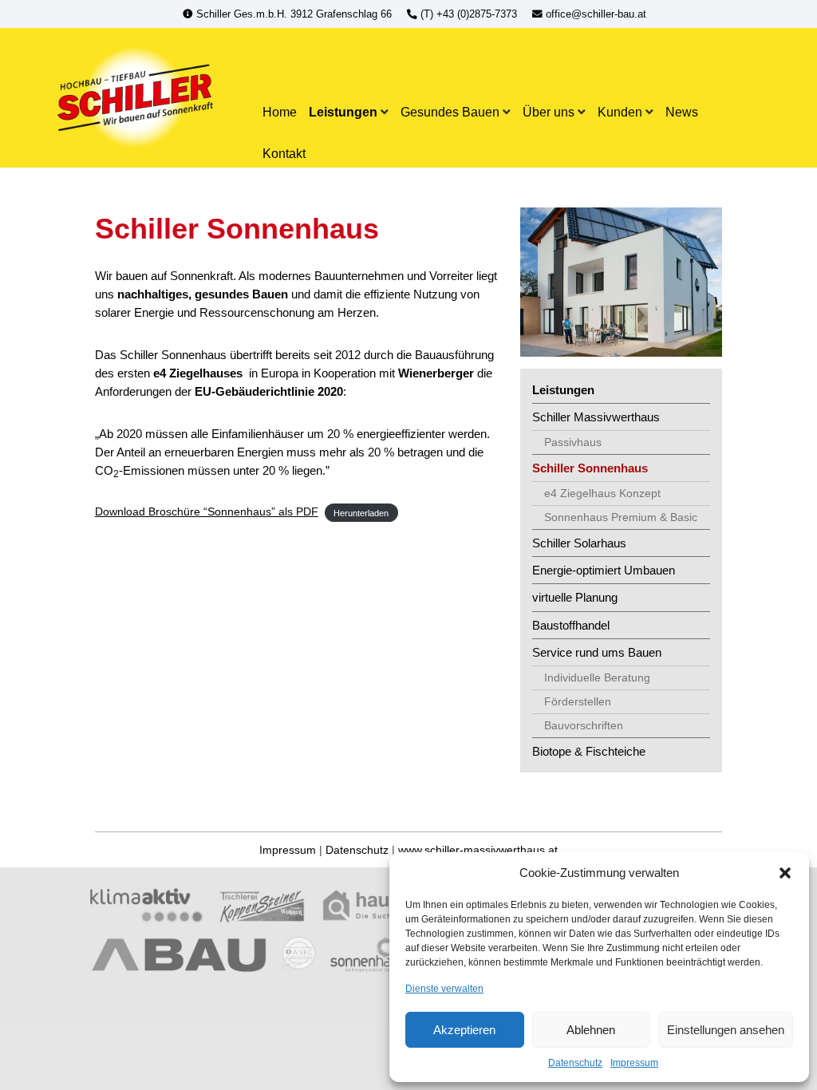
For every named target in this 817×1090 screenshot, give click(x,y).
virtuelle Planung (575, 597)
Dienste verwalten (444, 988)
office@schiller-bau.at (594, 14)
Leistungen (343, 112)
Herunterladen (361, 512)
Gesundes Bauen (450, 112)
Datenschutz (575, 1062)
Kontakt (284, 153)
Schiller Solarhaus (579, 543)
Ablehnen (590, 1030)
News (681, 112)
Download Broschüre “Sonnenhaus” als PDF (206, 511)
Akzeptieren (464, 1030)
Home (279, 112)
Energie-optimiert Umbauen (603, 570)
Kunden (620, 112)
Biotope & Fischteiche (588, 751)
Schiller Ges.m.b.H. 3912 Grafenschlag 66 (294, 14)
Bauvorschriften (583, 725)
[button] (785, 873)
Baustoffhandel (571, 625)
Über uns (548, 112)
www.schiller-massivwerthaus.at (478, 849)
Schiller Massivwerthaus (596, 417)
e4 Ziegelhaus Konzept (602, 493)
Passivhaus (573, 442)
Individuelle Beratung (597, 677)
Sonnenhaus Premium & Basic (620, 517)
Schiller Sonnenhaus (590, 468)
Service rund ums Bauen (596, 652)
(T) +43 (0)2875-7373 (468, 14)
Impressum (634, 1062)
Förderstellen (577, 701)
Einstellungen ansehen (725, 1030)
